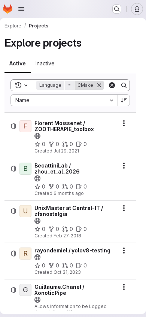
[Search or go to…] (116, 9)
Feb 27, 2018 (67, 236)
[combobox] (64, 100)
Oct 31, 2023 (67, 272)
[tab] (17, 63)
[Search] (124, 85)
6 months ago (69, 193)
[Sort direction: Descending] (124, 100)
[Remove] (99, 85)
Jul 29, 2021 (66, 151)
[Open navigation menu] (21, 9)
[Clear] (111, 85)
